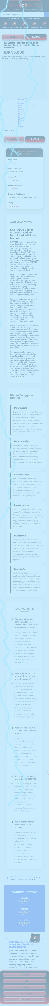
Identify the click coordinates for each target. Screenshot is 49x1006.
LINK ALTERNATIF (26, 993)
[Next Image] (45, 78)
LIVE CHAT (26, 999)
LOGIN (13, 37)
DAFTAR (36, 37)
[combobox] (22, 14)
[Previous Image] (4, 78)
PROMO (26, 975)
